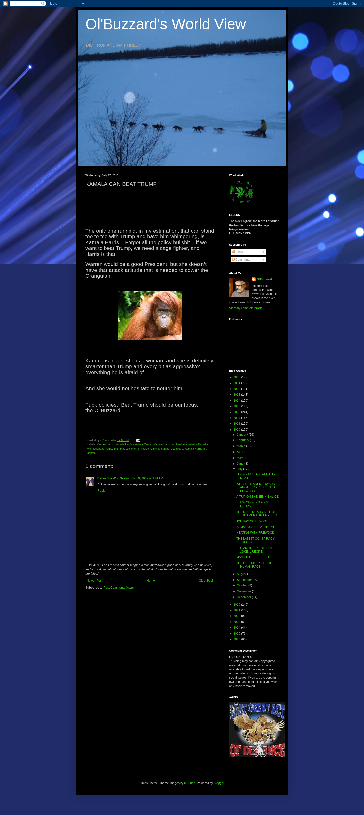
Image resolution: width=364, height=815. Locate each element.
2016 (237, 412)
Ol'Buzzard (264, 279)
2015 (237, 406)
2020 (237, 604)
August (242, 574)
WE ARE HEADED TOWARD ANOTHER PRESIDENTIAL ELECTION (256, 487)
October (242, 585)
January (243, 434)
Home (151, 580)
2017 (237, 418)
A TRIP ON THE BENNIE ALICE (257, 496)
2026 (237, 639)
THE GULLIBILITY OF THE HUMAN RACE (254, 564)
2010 (237, 377)
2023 (237, 622)
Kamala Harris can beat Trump (133, 444)
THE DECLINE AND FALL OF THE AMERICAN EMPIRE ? (256, 513)
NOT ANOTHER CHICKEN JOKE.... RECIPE (254, 549)
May (240, 458)
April (240, 452)
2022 (237, 616)
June (240, 463)
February (243, 440)
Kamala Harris (105, 444)
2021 (237, 610)
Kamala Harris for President (170, 444)
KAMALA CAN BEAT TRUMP (255, 527)
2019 (237, 429)
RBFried (189, 783)
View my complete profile (246, 308)
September (245, 580)
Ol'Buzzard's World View (165, 24)
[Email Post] (138, 440)
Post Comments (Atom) (119, 587)
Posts (239, 252)
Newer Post (94, 580)
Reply (101, 490)
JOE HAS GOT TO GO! (251, 521)
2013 (237, 394)
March (241, 446)
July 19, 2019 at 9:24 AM (146, 478)
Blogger (219, 783)
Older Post (206, 580)
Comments (242, 259)
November (244, 591)
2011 (237, 383)
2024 (237, 627)
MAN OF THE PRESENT (252, 557)
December (244, 597)
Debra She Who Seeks (113, 478)
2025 (237, 633)
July (240, 469)
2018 (237, 423)
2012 (237, 389)
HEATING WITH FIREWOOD (255, 532)
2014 (237, 400)
